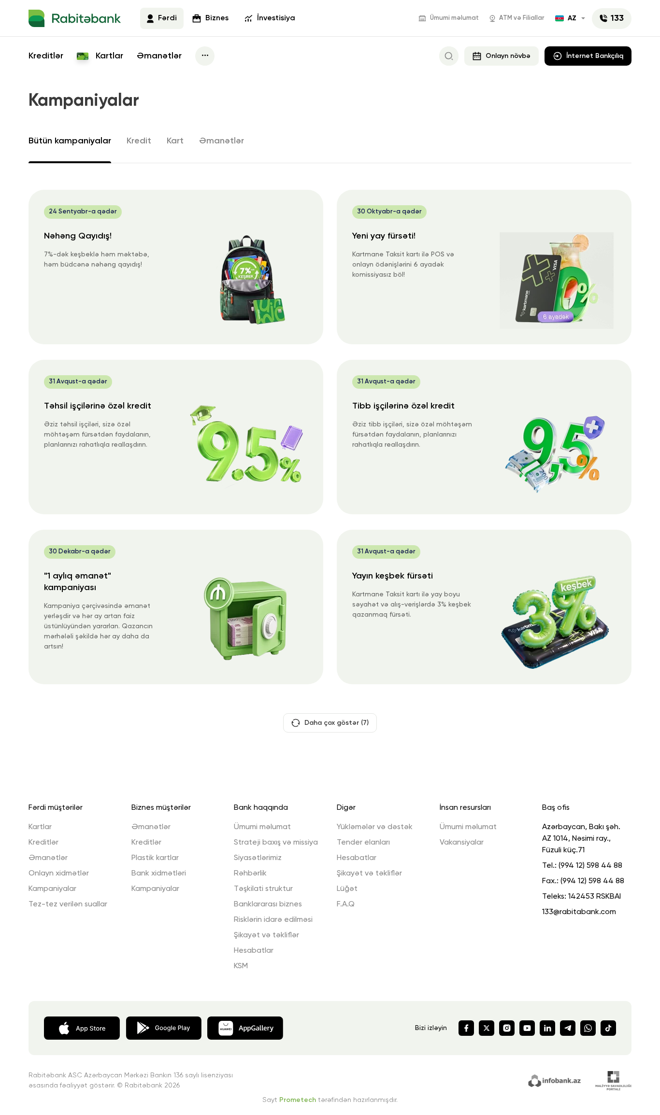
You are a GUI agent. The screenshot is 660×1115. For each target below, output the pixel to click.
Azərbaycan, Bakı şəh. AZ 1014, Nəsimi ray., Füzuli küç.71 (581, 838)
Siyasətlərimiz (258, 858)
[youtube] (527, 1028)
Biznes (217, 18)
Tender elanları (363, 843)
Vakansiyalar (462, 843)
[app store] (82, 1027)
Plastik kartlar (155, 858)
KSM (241, 966)
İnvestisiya (276, 18)
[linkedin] (547, 1028)
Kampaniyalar (52, 889)
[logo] (75, 18)
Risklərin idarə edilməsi (273, 920)
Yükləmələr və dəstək (375, 827)
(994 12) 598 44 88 (590, 866)
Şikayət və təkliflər (266, 935)
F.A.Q (346, 904)
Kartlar (108, 56)
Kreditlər (46, 56)
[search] (449, 56)
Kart (175, 141)
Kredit (139, 141)
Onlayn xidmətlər (59, 873)
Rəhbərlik (250, 873)
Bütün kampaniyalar (70, 141)
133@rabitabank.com (579, 912)
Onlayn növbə (508, 56)
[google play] (163, 1027)
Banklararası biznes (268, 904)
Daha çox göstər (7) (336, 723)
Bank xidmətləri (158, 873)
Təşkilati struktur (263, 889)
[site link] (556, 1079)
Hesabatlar (253, 951)
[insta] (507, 1028)
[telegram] (567, 1028)
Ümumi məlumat (454, 18)
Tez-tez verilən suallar (68, 904)
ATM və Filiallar (522, 18)
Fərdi (167, 18)
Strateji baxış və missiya (276, 843)
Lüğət (347, 889)
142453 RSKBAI (594, 897)
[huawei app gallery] (245, 1027)
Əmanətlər (159, 56)
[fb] (466, 1028)
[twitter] (486, 1028)
